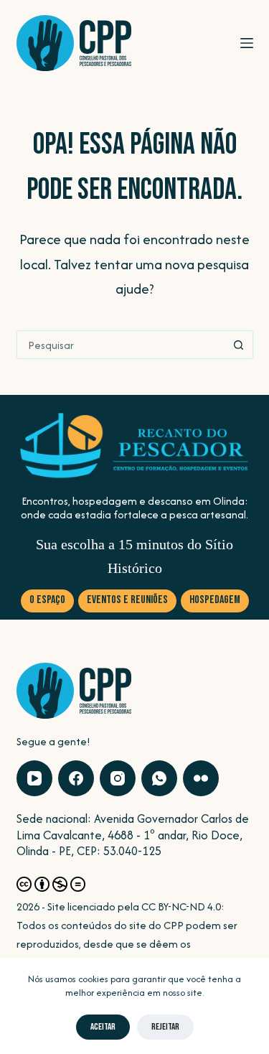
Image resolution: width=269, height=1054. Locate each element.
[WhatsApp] (159, 778)
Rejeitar (165, 1026)
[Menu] (246, 43)
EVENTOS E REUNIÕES (127, 600)
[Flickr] (201, 778)
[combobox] (121, 344)
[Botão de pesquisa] (239, 344)
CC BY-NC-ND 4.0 (181, 906)
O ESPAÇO (47, 600)
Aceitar (102, 1026)
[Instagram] (118, 778)
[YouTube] (34, 778)
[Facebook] (76, 778)
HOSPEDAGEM (214, 600)
